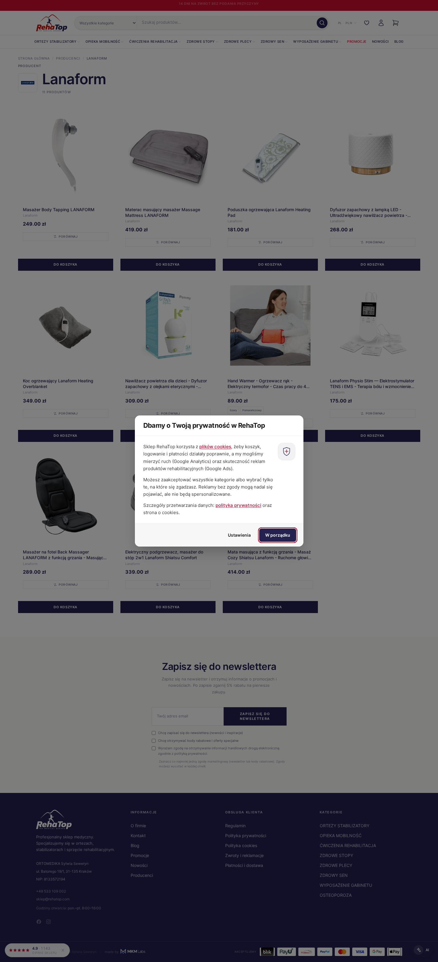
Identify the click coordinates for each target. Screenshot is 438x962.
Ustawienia (239, 535)
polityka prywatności (238, 505)
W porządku (277, 535)
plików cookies (215, 446)
